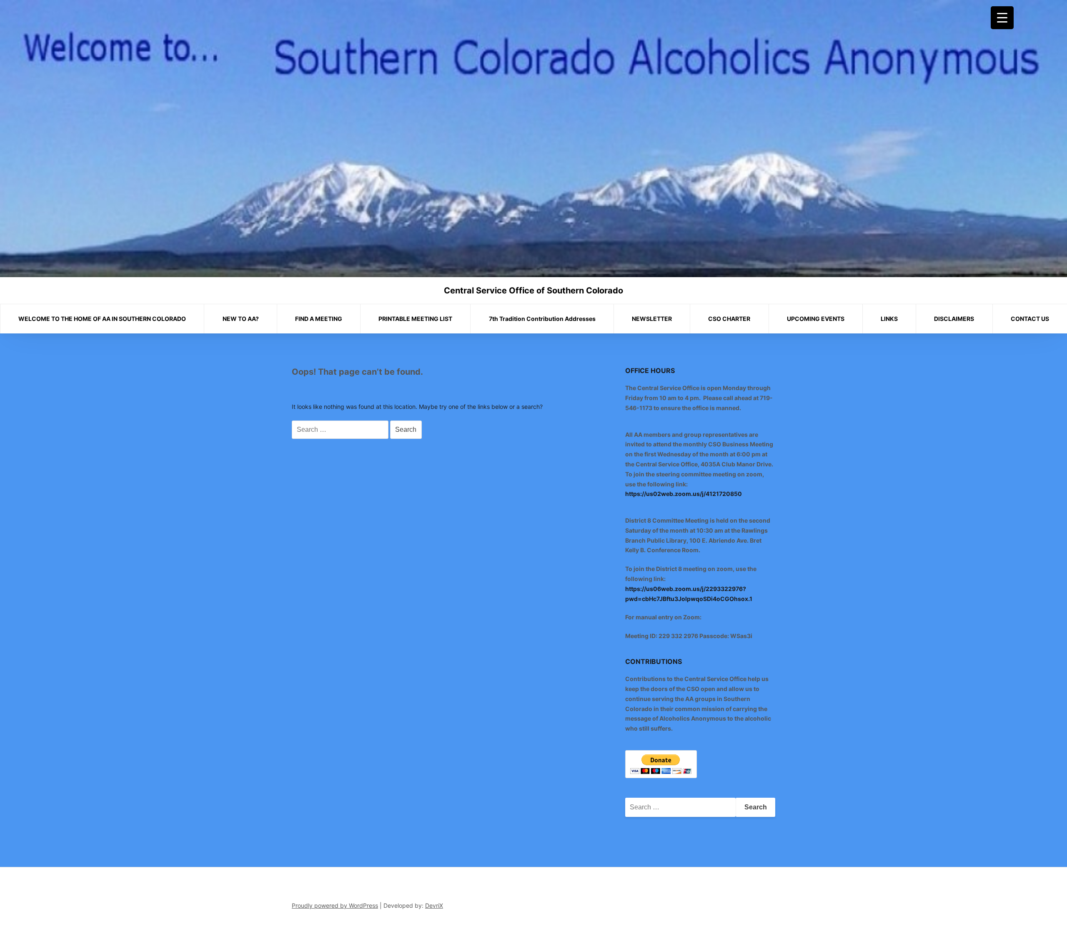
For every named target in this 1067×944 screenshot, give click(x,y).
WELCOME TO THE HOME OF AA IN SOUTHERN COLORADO (102, 318)
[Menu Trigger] (1002, 17)
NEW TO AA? (241, 318)
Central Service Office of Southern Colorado (533, 290)
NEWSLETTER (652, 318)
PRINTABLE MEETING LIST (415, 318)
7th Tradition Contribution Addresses (542, 318)
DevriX (434, 905)
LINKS (889, 318)
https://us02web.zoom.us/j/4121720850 (683, 493)
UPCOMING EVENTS (815, 318)
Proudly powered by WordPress (335, 905)
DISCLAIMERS (954, 318)
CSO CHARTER (729, 318)
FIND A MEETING (318, 318)
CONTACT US (1030, 318)
